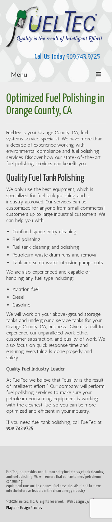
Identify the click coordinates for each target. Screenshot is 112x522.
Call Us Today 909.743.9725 (56, 56)
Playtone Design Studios (24, 508)
